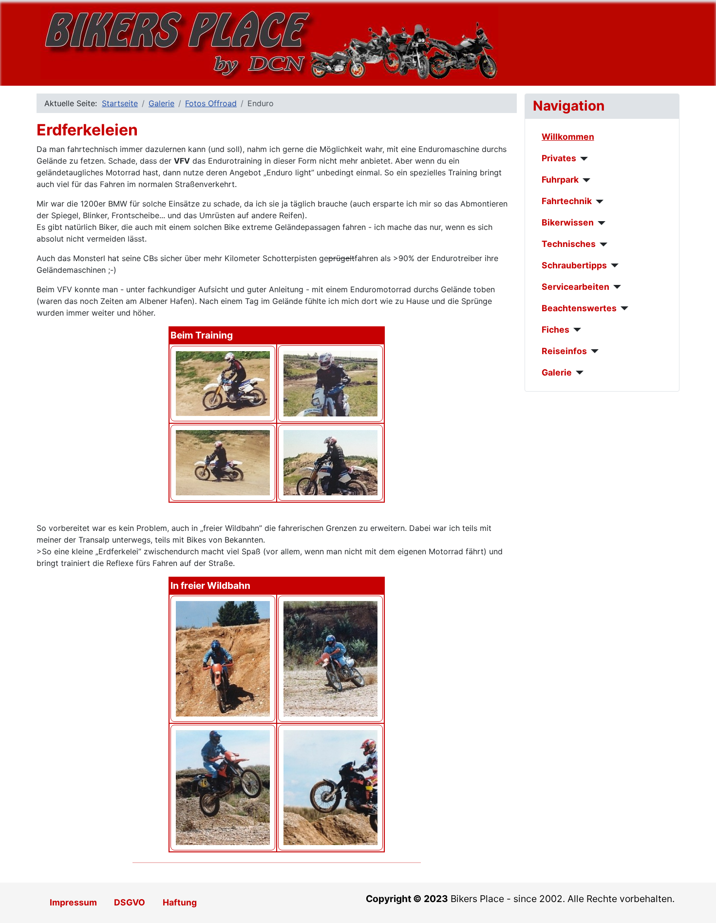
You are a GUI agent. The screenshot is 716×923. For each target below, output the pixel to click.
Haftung (180, 902)
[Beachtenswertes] (623, 308)
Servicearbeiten (575, 287)
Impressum (73, 902)
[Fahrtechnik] (598, 202)
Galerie (557, 372)
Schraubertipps (574, 265)
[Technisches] (602, 244)
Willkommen (568, 137)
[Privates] (582, 159)
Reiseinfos (564, 351)
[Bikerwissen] (600, 223)
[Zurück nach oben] (699, 905)
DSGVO (129, 902)
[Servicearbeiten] (615, 287)
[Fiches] (575, 330)
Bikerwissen (568, 222)
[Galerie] (578, 373)
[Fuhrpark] (585, 180)
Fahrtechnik (567, 201)
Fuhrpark (560, 179)
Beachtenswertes (579, 308)
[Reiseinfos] (593, 351)
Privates (559, 158)
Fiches (555, 329)
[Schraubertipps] (613, 265)
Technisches (569, 244)
